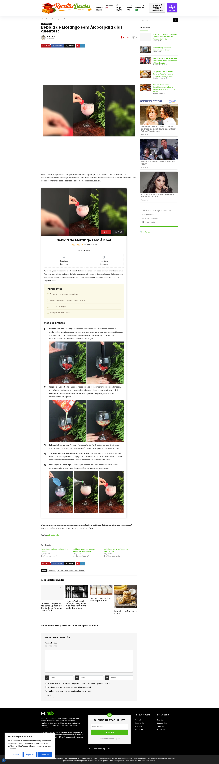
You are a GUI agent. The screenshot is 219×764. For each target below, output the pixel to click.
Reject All (30, 754)
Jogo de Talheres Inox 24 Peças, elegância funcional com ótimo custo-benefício (76, 604)
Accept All (45, 754)
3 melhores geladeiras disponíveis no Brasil (162, 48)
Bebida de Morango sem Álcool (157, 210)
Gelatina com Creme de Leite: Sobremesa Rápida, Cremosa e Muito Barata (165, 60)
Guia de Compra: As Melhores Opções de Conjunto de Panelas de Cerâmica (51, 607)
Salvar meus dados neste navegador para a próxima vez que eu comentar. (80, 683)
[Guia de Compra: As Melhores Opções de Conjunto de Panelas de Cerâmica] (52, 587)
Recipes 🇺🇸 (109, 6)
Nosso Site (129, 8)
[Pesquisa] (175, 20)
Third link (138, 726)
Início (43, 19)
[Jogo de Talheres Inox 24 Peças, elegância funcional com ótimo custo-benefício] (76, 587)
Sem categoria (46, 24)
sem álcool (79, 570)
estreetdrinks (53, 535)
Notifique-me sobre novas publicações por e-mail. (69, 691)
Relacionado (150, 222)
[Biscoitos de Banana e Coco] (125, 587)
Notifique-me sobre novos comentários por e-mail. (69, 687)
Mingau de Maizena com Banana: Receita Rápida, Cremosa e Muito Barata (163, 74)
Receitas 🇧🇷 (139, 8)
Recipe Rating (51, 643)
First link (138, 720)
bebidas (52, 570)
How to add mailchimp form (99, 749)
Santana (51, 36)
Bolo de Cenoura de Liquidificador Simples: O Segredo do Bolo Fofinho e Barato (164, 88)
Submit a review (172, 9)
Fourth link (139, 729)
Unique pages (99, 8)
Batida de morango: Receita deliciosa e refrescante (84, 550)
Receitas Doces (158, 65)
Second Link (139, 723)
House (155, 41)
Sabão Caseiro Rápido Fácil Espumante (101, 599)
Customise (15, 754)
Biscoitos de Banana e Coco (125, 612)
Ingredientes (149, 214)
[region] (30, 746)
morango (69, 570)
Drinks (60, 570)
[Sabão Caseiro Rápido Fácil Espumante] (101, 587)
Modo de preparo (152, 218)
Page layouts (120, 8)
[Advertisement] (89, 67)
